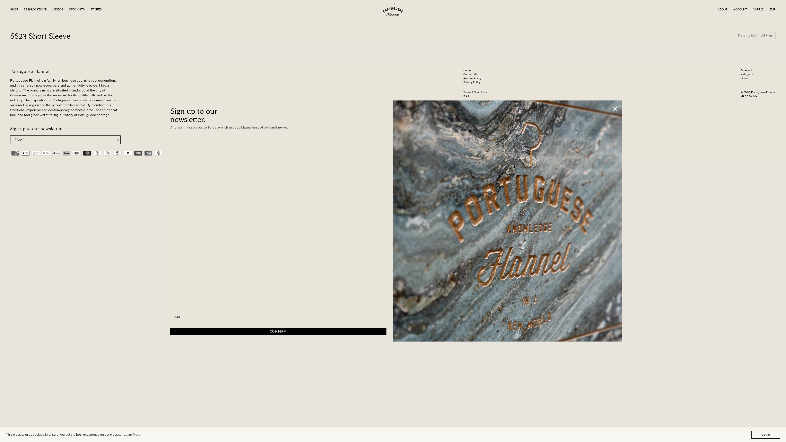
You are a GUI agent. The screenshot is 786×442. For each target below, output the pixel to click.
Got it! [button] (765, 434)
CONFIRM (278, 331)
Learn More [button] (132, 434)
